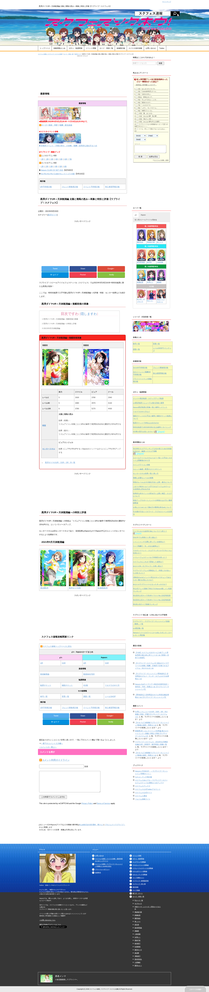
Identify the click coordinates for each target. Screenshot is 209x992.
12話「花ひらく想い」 (146, 119)
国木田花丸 (138, 959)
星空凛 (149, 262)
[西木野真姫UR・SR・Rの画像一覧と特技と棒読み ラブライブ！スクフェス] (141, 260)
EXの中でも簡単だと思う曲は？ (145, 537)
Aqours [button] (143, 215)
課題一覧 (87, 696)
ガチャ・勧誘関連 (75, 48)
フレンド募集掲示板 (70, 187)
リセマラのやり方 (112, 685)
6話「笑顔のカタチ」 (145, 102)
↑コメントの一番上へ (47, 747)
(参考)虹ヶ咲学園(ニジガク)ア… (146, 85)
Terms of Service (103, 803)
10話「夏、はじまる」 (146, 113)
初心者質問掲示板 (112, 187)
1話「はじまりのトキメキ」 (147, 89)
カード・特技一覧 (106, 48)
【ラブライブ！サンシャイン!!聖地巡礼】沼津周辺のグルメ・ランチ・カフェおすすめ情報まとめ (152, 676)
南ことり (160, 242)
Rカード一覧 (139, 900)
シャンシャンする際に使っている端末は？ (149, 542)
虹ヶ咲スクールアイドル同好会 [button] (146, 220)
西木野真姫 (141, 262)
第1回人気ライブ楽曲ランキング (145, 604)
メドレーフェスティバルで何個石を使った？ (150, 557)
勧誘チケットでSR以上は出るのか (146, 423)
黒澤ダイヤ (52, 215)
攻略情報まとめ (59, 48)
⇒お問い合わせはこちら (47, 920)
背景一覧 (65, 696)
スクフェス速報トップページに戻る (57, 646)
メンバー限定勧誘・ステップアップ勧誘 (148, 398)
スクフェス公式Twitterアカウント (147, 789)
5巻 (61, 159)
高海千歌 (137, 940)
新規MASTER (89, 674)
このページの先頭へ (195, 989)
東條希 (159, 282)
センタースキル (48, 449)
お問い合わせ (151, 48)
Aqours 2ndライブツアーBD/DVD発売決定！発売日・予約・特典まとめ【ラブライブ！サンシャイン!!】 (152, 686)
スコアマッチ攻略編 (139, 862)
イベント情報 (91, 48)
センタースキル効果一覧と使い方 (145, 473)
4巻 (56, 159)
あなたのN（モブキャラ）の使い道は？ (148, 566)
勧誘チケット (45, 685)
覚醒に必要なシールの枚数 (143, 478)
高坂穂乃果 (151, 242)
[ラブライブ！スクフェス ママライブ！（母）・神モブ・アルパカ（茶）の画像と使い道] (161, 297)
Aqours (150, 407)
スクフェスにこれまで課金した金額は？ (148, 562)
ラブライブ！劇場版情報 (141, 881)
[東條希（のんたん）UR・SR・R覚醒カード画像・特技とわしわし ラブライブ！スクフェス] (161, 280)
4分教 (85, 685)
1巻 (42, 159)
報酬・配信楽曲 (66, 125)
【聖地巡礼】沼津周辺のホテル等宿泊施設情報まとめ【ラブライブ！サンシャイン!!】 (152, 696)
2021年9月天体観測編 (51, 328)
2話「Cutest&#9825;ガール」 (147, 91)
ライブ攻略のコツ (138, 878)
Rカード (150, 301)
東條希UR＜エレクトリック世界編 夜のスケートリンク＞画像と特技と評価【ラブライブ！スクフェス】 (151, 733)
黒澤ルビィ (138, 965)
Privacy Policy (87, 803)
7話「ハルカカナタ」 (145, 105)
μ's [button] (136, 215)
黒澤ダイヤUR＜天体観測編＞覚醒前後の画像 (60, 319)
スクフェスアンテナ (142, 786)
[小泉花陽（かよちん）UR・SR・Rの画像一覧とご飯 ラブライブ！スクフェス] (161, 260)
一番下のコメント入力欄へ (52, 743)
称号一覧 (44, 696)
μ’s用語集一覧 (138, 628)
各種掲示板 (121, 48)
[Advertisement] (82, 74)
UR (41, 663)
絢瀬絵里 (137, 915)
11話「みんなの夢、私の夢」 (148, 116)
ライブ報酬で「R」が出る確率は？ (146, 546)
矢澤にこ (150, 282)
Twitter (161, 48)
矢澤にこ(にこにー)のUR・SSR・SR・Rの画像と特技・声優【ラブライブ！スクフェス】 (151, 714)
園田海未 (140, 242)
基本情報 (135, 887)
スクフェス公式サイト (143, 793)
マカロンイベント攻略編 (141, 865)
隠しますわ (89, 314)
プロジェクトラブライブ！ (115, 825)
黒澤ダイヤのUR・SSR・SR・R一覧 (60, 462)
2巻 (47, 159)
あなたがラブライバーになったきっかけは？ (150, 584)
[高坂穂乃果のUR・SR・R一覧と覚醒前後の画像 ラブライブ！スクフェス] (151, 240)
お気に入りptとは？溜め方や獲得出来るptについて (152, 507)
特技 (44, 425)
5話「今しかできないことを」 (148, 100)
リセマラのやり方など (141, 411)
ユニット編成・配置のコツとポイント (147, 469)
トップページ (45, 48)
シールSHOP (110, 696)
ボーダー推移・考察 (49, 125)
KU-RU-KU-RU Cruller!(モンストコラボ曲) (58, 174)
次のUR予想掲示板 (140, 368)
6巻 (65, 159)
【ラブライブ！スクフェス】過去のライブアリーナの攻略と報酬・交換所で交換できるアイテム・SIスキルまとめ (152, 665)
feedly (111, 275)
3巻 (52, 159)
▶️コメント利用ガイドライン (54, 760)
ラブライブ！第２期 (139, 884)
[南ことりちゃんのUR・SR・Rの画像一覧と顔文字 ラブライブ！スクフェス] (161, 240)
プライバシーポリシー (102, 869)
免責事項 (98, 872)
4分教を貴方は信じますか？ (143, 431)
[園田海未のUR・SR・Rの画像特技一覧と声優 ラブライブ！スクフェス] (141, 240)
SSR (64, 663)
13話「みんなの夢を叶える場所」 (150, 121)
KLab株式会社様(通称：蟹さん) (91, 825)
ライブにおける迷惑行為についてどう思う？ (150, 531)
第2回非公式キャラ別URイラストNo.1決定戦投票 (152, 600)
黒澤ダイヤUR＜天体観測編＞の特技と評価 (59, 324)
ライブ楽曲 (136, 890)
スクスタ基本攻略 (135, 48)
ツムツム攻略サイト (142, 799)
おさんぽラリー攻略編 (140, 871)
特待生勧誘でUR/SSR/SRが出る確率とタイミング (152, 427)
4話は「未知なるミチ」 (145, 97)
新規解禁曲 (44, 674)
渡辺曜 (137, 953)
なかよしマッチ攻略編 (140, 874)
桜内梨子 (137, 943)
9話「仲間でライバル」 (145, 111)
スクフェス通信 (141, 796)
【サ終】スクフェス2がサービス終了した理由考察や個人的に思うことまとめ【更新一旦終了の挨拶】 (152, 655)
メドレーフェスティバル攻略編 (143, 868)
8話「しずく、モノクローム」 (148, 108)
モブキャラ (138, 903)
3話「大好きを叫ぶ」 (145, 94)
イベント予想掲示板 (91, 187)
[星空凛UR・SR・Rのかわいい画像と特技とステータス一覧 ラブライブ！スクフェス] (151, 260)
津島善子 (137, 956)
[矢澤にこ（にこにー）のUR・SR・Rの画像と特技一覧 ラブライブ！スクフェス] (151, 280)
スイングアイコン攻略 (141, 465)
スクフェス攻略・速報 (161, 160)
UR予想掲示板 (46, 187)
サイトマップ (166, 2)
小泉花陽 (160, 262)
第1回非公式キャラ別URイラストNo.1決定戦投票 (152, 595)
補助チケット (67, 685)
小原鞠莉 (137, 962)
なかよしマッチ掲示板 (143, 777)
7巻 (70, 159)
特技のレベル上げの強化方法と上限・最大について (152, 482)
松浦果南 (137, 947)
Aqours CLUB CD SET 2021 (52, 170)
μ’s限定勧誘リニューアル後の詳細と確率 (148, 403)
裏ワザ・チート (138, 893)
